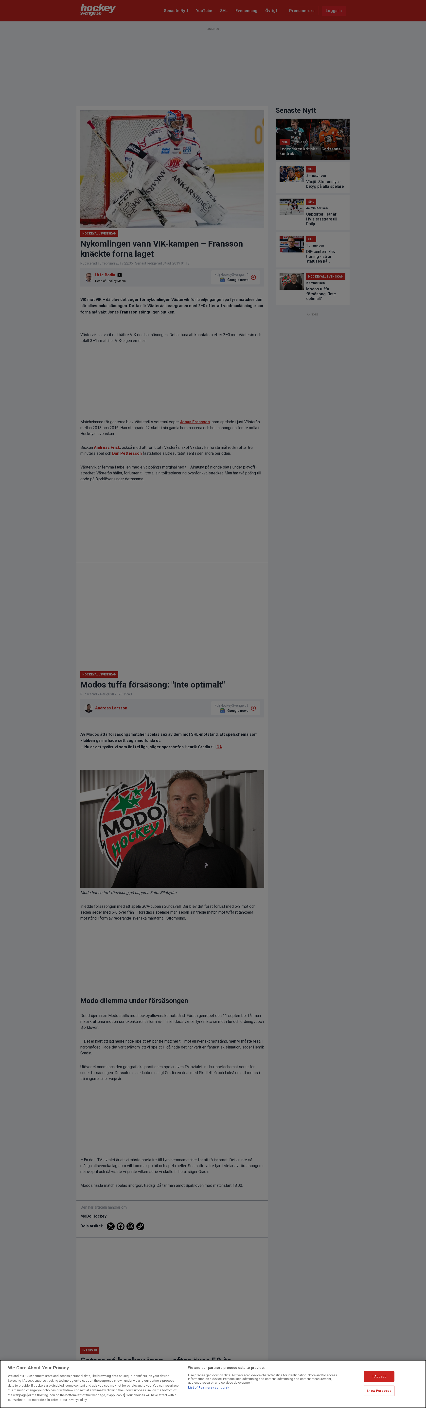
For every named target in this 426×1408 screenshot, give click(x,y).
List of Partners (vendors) (208, 1387)
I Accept (379, 1376)
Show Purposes (379, 1390)
